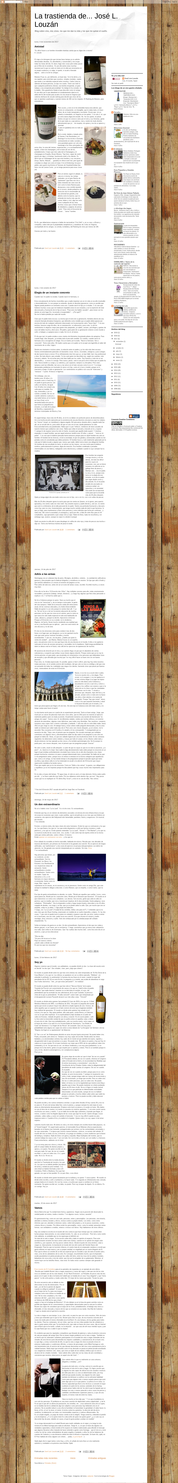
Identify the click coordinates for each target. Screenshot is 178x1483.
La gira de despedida (130, 225)
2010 (116, 382)
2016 (116, 364)
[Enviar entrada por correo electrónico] (79, 248)
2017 (116, 339)
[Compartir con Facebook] (90, 248)
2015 (116, 367)
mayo (118, 354)
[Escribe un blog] (85, 248)
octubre (119, 348)
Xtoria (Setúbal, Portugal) (131, 151)
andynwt (90, 1476)
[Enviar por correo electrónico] (83, 248)
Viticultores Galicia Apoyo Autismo (125, 247)
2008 (116, 389)
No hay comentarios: (73, 951)
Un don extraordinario (47, 804)
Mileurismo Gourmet (121, 128)
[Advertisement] (70, 268)
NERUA (126, 266)
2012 (116, 376)
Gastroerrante (119, 224)
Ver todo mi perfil (117, 83)
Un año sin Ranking (130, 130)
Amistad (39, 46)
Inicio (72, 1458)
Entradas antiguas (97, 1458)
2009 (116, 386)
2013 (116, 373)
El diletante (118, 149)
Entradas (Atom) (50, 1463)
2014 (116, 370)
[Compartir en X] (88, 248)
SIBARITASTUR (119, 91)
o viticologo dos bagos (122, 208)
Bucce (116, 210)
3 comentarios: (71, 1197)
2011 (116, 379)
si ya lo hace (77, 1437)
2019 (116, 333)
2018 (116, 336)
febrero (118, 357)
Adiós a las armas (45, 574)
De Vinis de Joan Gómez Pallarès (126, 193)
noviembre (120, 341)
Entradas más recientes (46, 1458)
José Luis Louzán (131, 78)
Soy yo (38, 962)
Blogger (111, 1476)
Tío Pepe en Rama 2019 (131, 174)
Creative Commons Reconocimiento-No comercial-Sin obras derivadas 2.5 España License (127, 428)
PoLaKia (117, 112)
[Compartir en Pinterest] (92, 248)
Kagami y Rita (119, 195)
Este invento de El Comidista (45, 1269)
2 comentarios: (71, 1451)
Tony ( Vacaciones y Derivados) (125, 283)
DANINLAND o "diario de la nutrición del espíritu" (124, 263)
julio (117, 351)
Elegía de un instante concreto (52, 292)
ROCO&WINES (119, 245)
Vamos (38, 1208)
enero (118, 360)
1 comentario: (71, 248)
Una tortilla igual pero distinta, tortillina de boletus (130, 310)
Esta (90, 848)
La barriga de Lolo (121, 306)
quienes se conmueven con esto (50, 837)
